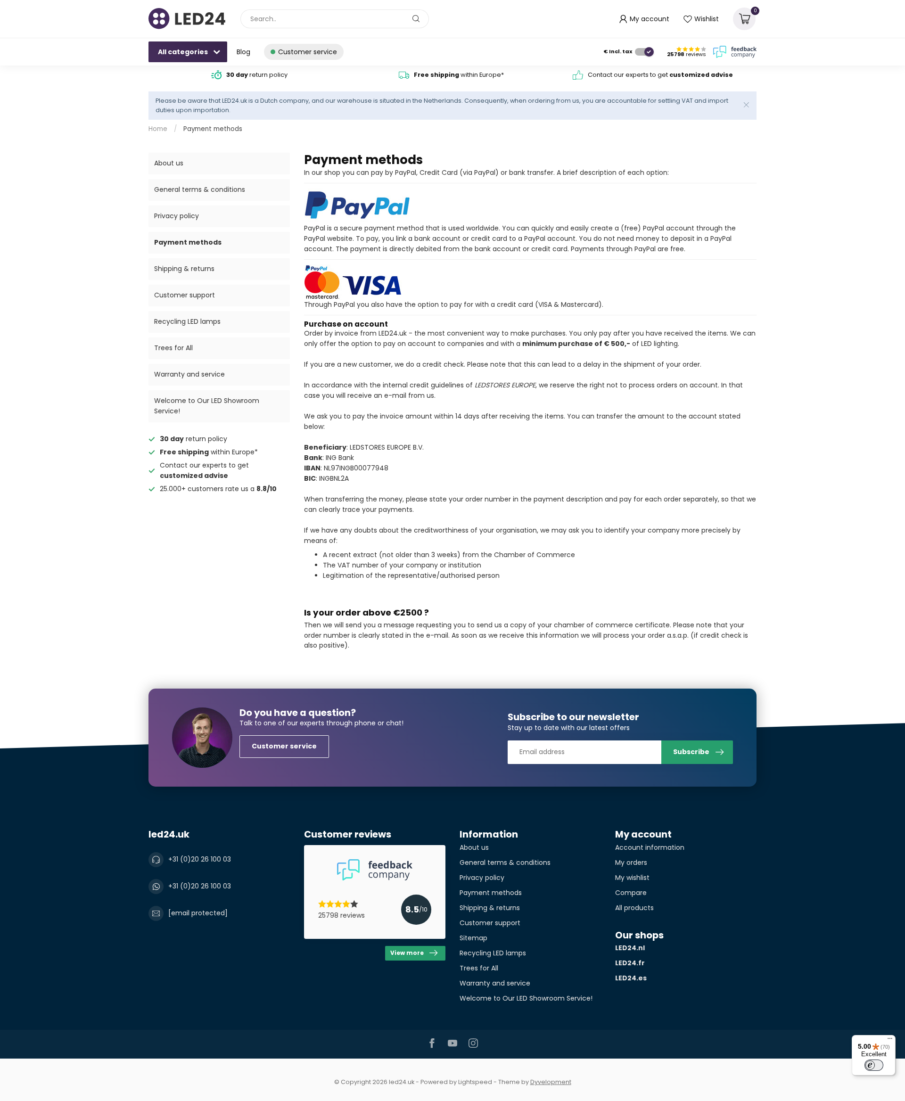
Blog (243, 52)
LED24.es (631, 978)
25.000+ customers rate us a (218, 488)
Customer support (184, 295)
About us (168, 163)
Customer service (284, 746)
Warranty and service (189, 374)
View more (407, 953)
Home (157, 128)
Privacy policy (176, 216)
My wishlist (632, 877)
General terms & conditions (199, 189)
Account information (649, 847)
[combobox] (334, 18)
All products (634, 907)
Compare (631, 892)
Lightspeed (475, 1082)
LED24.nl (630, 948)
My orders (631, 862)
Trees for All (173, 348)
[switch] (873, 1065)
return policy (257, 74)
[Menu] (890, 1040)
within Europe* (459, 74)
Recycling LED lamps (187, 321)
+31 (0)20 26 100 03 (199, 859)
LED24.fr (630, 963)
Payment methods (212, 128)
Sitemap (473, 938)
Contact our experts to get (660, 74)
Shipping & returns (184, 268)
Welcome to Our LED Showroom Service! (206, 406)
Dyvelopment (550, 1082)
